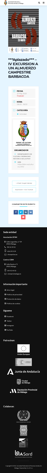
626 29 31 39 (11, 251)
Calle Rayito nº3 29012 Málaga (11, 265)
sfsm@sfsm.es (11, 254)
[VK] (30, 212)
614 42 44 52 (11, 271)
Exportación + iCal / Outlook (24, 189)
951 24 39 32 (11, 247)
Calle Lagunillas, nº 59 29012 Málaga (13, 243)
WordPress (30, 468)
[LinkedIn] (26, 212)
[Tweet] (21, 212)
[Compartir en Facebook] (16, 212)
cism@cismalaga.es (13, 274)
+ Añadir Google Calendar (24, 183)
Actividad (22, 114)
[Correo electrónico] (23, 217)
